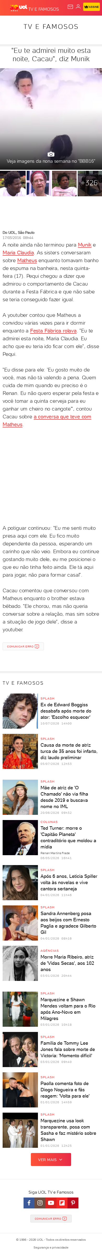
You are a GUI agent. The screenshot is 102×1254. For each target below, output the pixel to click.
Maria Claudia (18, 252)
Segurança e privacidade (51, 1247)
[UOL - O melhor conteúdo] (19, 8)
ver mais (47, 1160)
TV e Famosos (51, 26)
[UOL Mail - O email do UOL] (70, 7)
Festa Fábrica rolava (53, 330)
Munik (85, 245)
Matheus (27, 260)
